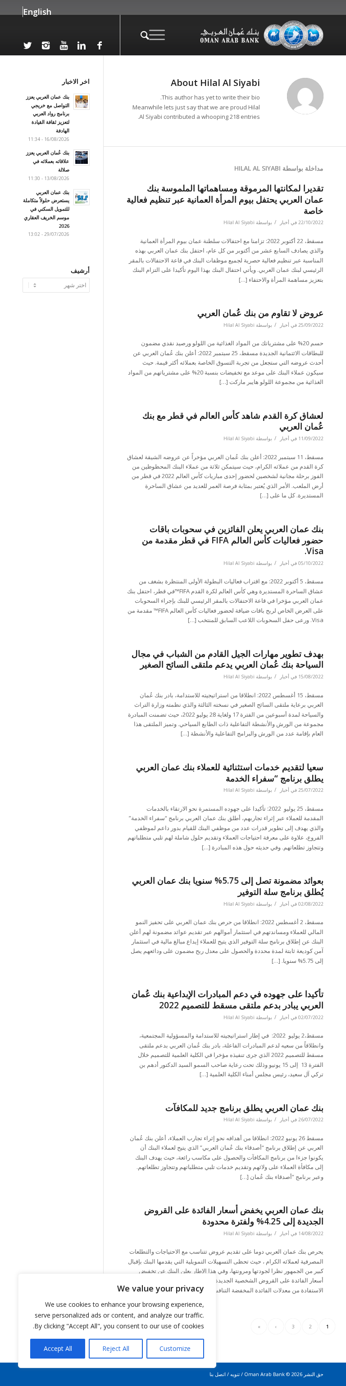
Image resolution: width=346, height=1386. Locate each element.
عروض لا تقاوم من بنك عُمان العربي (260, 313)
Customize (175, 1348)
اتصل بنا (217, 1374)
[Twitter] (27, 45)
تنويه (235, 1374)
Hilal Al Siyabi (239, 222)
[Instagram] (45, 45)
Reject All (115, 1348)
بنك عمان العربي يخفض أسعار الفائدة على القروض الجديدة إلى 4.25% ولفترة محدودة (233, 1215)
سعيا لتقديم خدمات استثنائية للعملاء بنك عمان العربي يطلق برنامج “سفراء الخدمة (229, 772)
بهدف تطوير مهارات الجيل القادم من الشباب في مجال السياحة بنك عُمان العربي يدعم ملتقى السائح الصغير (227, 659)
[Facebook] (100, 45)
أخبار (284, 222)
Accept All (58, 1348)
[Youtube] (64, 45)
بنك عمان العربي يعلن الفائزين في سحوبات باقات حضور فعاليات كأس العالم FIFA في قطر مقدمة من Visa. (232, 540)
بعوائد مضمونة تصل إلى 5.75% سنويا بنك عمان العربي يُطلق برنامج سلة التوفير (227, 886)
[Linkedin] (82, 45)
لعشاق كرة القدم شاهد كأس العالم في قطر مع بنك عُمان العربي (232, 421)
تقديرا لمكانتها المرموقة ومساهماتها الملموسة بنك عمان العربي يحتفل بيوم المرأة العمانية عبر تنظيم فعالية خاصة (225, 199)
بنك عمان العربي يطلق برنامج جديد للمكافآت (244, 1108)
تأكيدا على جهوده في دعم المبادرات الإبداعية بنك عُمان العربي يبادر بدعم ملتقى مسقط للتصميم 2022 (227, 999)
